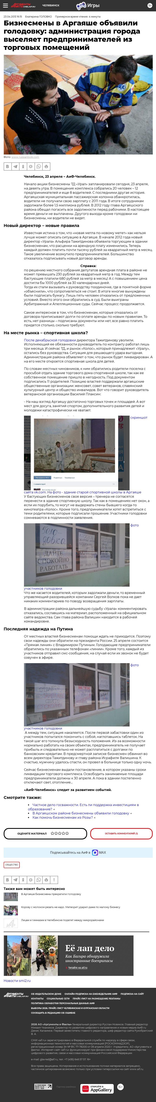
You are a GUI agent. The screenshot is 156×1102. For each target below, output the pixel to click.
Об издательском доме (46, 994)
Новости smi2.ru (17, 981)
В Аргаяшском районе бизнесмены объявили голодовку (80, 813)
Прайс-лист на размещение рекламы (96, 998)
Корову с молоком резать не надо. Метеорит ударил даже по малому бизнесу (70, 907)
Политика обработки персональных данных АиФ (63, 1003)
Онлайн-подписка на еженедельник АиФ (91, 994)
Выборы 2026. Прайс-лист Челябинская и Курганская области (70, 1008)
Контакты (37, 998)
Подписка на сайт (132, 994)
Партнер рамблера (66, 1087)
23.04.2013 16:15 (13, 16)
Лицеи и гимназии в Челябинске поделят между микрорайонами (62, 920)
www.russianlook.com (25, 157)
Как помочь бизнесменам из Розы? (62, 817)
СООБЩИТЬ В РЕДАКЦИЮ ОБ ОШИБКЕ (53, 1013)
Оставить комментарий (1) (121, 833)
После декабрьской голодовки (50, 340)
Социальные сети (58, 998)
